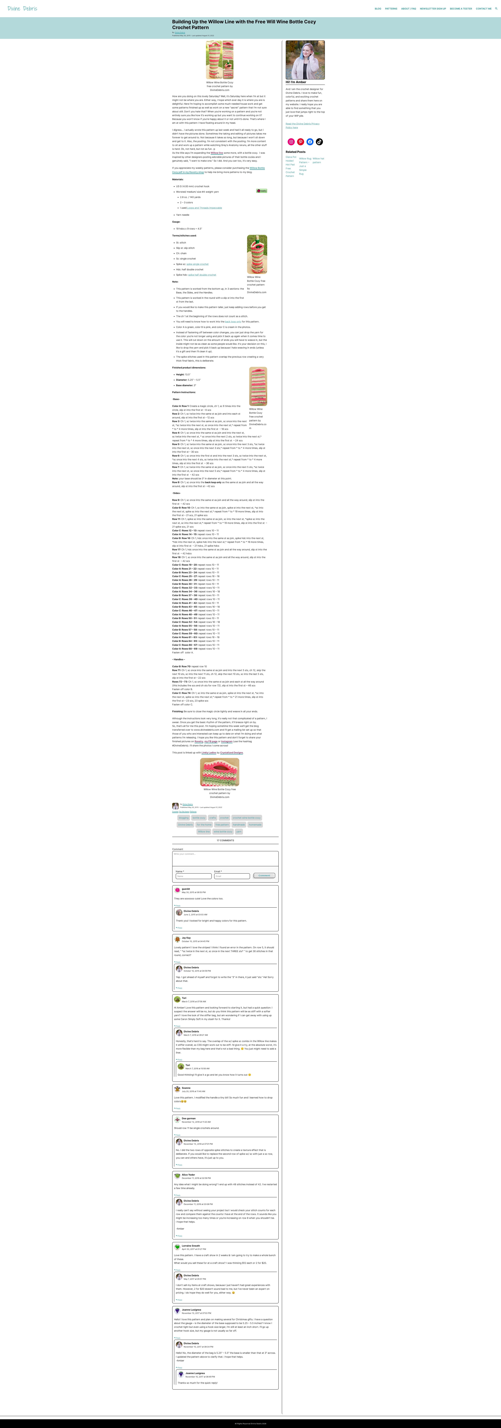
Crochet (175, 811)
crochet (224, 817)
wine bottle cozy (223, 831)
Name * (180, 871)
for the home (204, 824)
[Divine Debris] (66, 9)
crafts (212, 817)
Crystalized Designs (231, 752)
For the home (184, 811)
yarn (238, 831)
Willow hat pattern (318, 160)
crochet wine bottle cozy (247, 817)
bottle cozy (199, 817)
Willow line (217, 152)
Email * (218, 871)
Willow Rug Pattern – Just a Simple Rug (305, 166)
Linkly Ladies (209, 752)
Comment (177, 849)
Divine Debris (180, 32)
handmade (239, 824)
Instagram (226, 741)
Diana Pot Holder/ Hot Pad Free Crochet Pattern (291, 166)
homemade (255, 824)
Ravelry (199, 741)
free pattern (222, 824)
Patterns (193, 811)
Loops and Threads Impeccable (204, 207)
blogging (184, 817)
